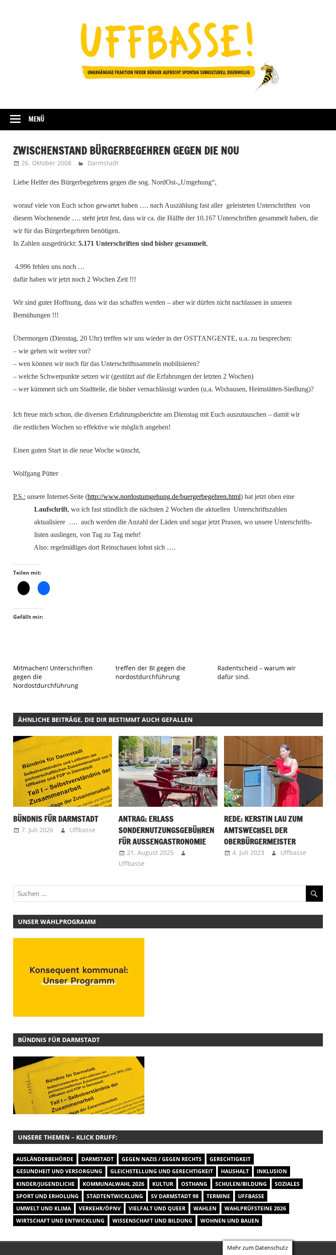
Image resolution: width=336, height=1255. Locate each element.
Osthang (194, 1184)
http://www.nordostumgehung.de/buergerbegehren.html (164, 496)
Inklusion (272, 1171)
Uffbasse (82, 830)
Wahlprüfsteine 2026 (255, 1208)
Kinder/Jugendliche (45, 1184)
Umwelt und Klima (43, 1208)
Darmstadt (103, 163)
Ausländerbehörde (45, 1159)
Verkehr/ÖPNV (100, 1208)
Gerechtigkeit (230, 1159)
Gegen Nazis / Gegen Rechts (162, 1159)
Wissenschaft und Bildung (152, 1220)
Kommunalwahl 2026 (113, 1184)
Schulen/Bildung (241, 1184)
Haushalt (235, 1171)
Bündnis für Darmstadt (55, 818)
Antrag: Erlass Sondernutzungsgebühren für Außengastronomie (166, 830)
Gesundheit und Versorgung (59, 1171)
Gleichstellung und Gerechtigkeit (161, 1171)
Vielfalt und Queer (157, 1208)
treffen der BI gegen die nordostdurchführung (151, 672)
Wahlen (205, 1208)
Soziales (287, 1184)
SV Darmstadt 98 (175, 1196)
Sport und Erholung (47, 1196)
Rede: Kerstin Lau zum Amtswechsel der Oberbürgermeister (263, 830)
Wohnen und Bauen (229, 1220)
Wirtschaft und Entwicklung (60, 1220)
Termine (218, 1196)
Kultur (162, 1184)
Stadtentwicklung (115, 1196)
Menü (36, 119)
